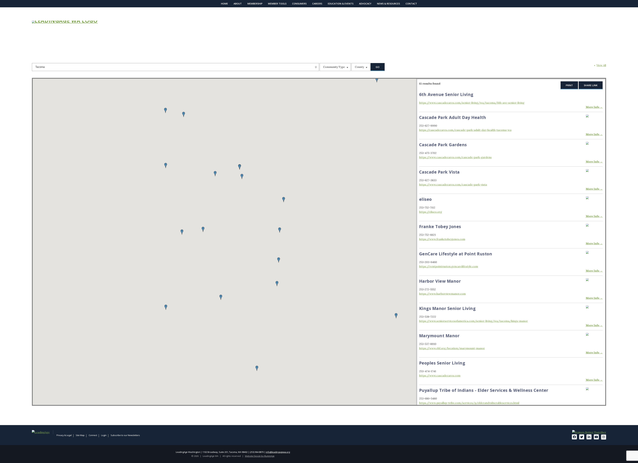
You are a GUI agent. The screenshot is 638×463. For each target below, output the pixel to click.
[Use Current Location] (316, 67)
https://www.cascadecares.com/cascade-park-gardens (455, 157)
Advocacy (365, 3)
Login (103, 435)
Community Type (334, 67)
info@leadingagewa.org (278, 452)
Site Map (80, 435)
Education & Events (340, 3)
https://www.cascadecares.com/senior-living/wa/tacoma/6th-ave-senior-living (471, 102)
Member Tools (277, 3)
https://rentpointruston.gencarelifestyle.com (448, 266)
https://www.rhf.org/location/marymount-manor (452, 348)
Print (569, 85)
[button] (239, 167)
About (238, 3)
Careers (317, 3)
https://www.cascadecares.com (439, 375)
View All (601, 65)
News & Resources (388, 3)
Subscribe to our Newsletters (125, 435)
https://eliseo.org (430, 211)
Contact (411, 3)
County (360, 67)
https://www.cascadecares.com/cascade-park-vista (453, 184)
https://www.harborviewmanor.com (442, 293)
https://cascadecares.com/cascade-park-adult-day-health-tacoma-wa (465, 130)
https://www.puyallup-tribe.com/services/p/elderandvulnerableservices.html (469, 402)
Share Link (590, 85)
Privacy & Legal (64, 435)
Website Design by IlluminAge (259, 456)
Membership (254, 3)
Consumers (299, 3)
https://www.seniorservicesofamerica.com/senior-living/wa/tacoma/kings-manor (473, 321)
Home (224, 3)
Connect (93, 435)
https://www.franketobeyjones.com (442, 239)
